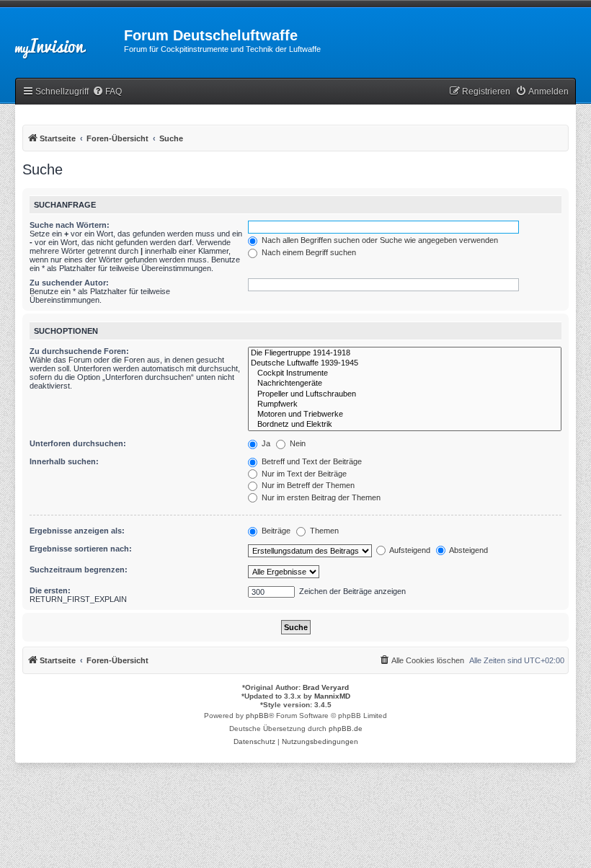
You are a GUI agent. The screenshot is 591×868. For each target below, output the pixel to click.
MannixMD (332, 696)
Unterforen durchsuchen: (78, 443)
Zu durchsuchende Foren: (79, 351)
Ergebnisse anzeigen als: (77, 530)
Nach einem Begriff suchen (307, 252)
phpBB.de (346, 728)
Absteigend (468, 550)
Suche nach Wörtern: (70, 225)
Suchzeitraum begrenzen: (79, 569)
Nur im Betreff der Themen (307, 485)
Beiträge (274, 530)
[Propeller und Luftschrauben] (404, 394)
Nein (297, 443)
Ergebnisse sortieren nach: (81, 548)
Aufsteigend (409, 550)
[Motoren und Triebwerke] (404, 414)
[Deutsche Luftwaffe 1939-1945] (404, 363)
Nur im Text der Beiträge (303, 473)
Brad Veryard (326, 687)
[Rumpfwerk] (404, 404)
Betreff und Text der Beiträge (310, 461)
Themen (323, 530)
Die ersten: (50, 590)
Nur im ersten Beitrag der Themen (320, 497)
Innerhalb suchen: (64, 461)
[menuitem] (107, 92)
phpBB (257, 715)
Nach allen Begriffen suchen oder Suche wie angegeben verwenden (378, 240)
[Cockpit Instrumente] (404, 373)
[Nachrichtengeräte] (404, 383)
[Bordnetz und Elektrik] (404, 425)
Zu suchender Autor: (69, 282)
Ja (264, 443)
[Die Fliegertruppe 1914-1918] (404, 353)
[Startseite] (62, 40)
